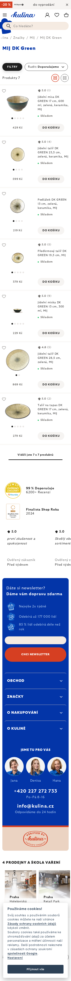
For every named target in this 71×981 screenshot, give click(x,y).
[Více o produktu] (17, 103)
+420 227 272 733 (35, 791)
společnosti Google (22, 953)
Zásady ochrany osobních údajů (31, 923)
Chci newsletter (35, 654)
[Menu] (5, 15)
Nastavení (15, 957)
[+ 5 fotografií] (17, 257)
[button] (35, 67)
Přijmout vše (36, 969)
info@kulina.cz (35, 806)
